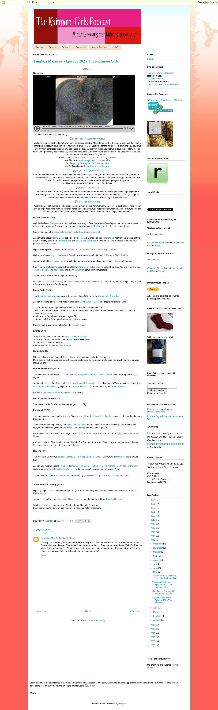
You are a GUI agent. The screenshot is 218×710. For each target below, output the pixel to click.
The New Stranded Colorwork (81, 383)
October (157, 552)
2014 (153, 540)
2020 (153, 516)
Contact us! (81, 47)
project (150, 59)
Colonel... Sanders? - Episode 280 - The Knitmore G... (162, 600)
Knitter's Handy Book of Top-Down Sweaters (79, 457)
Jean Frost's (80, 386)
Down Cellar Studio (92, 267)
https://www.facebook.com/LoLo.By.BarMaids (96, 157)
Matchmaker (108, 238)
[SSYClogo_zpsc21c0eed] (87, 202)
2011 (153, 633)
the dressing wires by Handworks (56, 393)
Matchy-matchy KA (104, 281)
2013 (153, 625)
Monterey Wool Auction (60, 345)
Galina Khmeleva (119, 386)
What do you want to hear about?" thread (93, 374)
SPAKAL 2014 (55, 281)
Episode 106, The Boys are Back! (113, 475)
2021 (153, 512)
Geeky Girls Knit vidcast (109, 296)
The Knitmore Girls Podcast (160, 73)
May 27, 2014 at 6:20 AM (62, 538)
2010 (153, 637)
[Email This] (77, 521)
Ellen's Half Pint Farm (86, 241)
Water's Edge (67, 255)
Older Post (134, 611)
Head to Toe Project (100, 47)
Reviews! (66, 47)
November (158, 548)
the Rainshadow (40, 445)
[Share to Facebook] (86, 521)
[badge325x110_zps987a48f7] (87, 170)
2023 (153, 504)
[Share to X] (83, 521)
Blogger (122, 703)
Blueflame (97, 226)
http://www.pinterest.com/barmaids (94, 160)
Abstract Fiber (64, 241)
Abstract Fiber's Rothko (117, 255)
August (156, 560)
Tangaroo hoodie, (41, 270)
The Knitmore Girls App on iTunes (163, 84)
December (158, 544)
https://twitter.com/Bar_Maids (97, 166)
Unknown (45, 538)
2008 (153, 645)
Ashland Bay (67, 499)
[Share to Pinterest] (89, 521)
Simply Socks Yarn (72, 357)
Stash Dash (78, 270)
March (156, 612)
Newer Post (41, 611)
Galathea (75, 445)
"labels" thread (79, 325)
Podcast (39, 47)
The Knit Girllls (56, 270)
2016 (153, 532)
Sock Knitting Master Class (59, 469)
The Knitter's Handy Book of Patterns (121, 466)
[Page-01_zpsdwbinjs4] (87, 187)
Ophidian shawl (59, 261)
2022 (153, 508)
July (155, 564)
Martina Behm (57, 238)
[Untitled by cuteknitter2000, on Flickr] (87, 69)
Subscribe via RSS (156, 79)
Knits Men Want (61, 475)
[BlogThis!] (80, 521)
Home (88, 611)
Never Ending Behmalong (78, 281)
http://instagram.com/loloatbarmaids (92, 163)
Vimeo (157, 245)
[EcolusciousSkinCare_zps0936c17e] (87, 139)
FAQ (116, 47)
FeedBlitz (163, 393)
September (158, 556)
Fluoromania (55, 223)
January (157, 620)
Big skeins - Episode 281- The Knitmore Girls (164, 592)
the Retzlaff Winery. (77, 336)
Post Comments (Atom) (94, 620)
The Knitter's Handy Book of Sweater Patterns (78, 466)
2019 (153, 520)
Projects (52, 47)
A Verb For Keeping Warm (89, 433)
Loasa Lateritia (60, 232)
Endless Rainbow (49, 243)
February (157, 616)
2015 (153, 536)
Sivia (121, 424)
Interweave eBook (122, 457)
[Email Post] (71, 521)
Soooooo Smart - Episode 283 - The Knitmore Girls (164, 576)
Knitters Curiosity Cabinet (88, 232)
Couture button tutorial (157, 242)
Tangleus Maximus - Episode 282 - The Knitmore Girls (162, 584)
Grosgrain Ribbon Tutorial (159, 268)
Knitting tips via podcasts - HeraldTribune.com (159, 410)
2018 (153, 524)
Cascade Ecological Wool (104, 249)
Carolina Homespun (115, 499)
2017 (153, 528)
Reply (43, 555)
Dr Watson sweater (77, 249)
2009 (153, 641)
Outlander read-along (46, 296)
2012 (153, 629)
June (155, 568)
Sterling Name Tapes (89, 302)
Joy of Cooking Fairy (75, 424)
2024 (153, 500)
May (155, 572)
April (155, 608)
